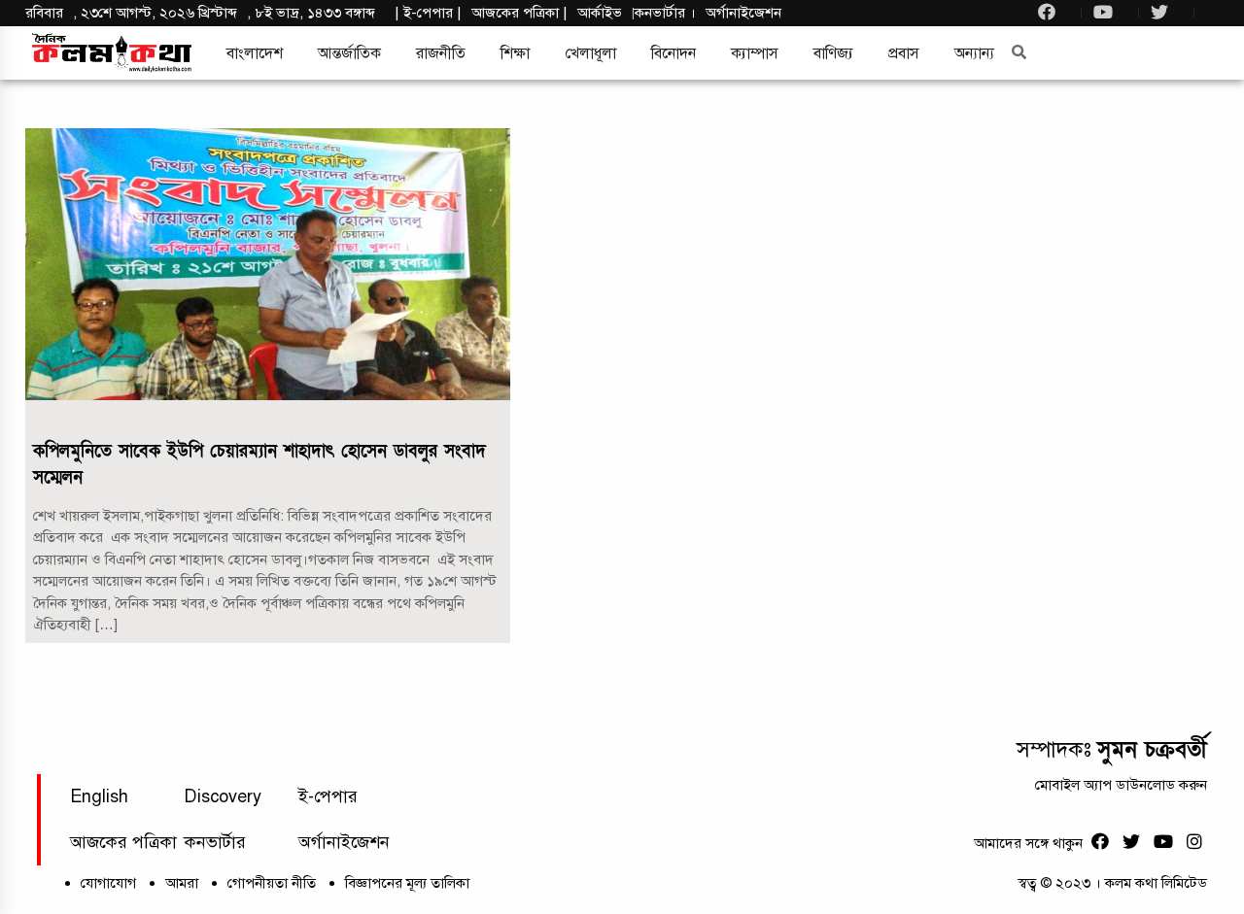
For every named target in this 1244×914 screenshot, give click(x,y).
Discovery (222, 796)
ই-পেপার (428, 12)
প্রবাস (903, 53)
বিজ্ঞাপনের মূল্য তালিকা (407, 883)
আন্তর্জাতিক (349, 53)
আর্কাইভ (599, 12)
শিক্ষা (515, 53)
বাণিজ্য (833, 53)
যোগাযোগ (108, 883)
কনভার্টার (662, 12)
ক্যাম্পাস (754, 53)
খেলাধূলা (590, 53)
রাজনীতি (441, 53)
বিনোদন (673, 53)
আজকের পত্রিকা (123, 842)
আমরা (181, 883)
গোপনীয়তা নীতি (271, 883)
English (99, 796)
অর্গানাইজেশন (743, 12)
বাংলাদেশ (254, 53)
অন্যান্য (974, 53)
